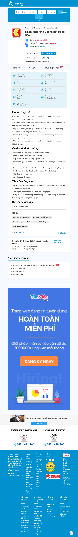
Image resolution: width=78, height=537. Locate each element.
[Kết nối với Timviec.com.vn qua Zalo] (71, 533)
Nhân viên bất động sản (20, 226)
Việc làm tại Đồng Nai (25, 526)
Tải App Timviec (49, 510)
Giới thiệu (29, 462)
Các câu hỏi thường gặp (29, 470)
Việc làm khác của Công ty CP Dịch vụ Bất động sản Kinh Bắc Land (34, 265)
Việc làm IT (38, 516)
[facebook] (47, 460)
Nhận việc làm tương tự (36, 58)
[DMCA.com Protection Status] (50, 467)
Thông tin (16, 68)
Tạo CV (38, 469)
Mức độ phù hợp (54, 68)
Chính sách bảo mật (29, 478)
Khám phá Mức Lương (51, 515)
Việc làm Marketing (37, 520)
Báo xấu (63, 233)
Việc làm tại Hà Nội (16, 274)
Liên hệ (28, 464)
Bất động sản (22, 105)
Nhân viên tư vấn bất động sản (42, 217)
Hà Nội (42, 46)
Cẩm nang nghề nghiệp (38, 479)
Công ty (32, 68)
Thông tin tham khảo (39, 487)
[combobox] (29, 12)
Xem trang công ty (57, 242)
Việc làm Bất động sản (17, 268)
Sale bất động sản (18, 222)
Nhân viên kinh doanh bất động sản (37, 222)
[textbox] (29, 12)
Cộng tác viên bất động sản (21, 217)
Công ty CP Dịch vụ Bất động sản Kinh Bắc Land (44, 28)
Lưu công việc (33, 53)
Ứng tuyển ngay (49, 53)
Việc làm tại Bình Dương (25, 522)
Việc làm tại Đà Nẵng (25, 517)
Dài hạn (48, 84)
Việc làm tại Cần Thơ (25, 531)
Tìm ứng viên (64, 511)
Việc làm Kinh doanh (17, 271)
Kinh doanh (32, 105)
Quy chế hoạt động (29, 491)
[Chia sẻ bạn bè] (48, 58)
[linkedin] (50, 460)
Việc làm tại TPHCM (25, 512)
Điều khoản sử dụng (29, 484)
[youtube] (53, 460)
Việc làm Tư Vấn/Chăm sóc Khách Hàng (38, 526)
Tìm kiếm (61, 12)
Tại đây (39, 423)
